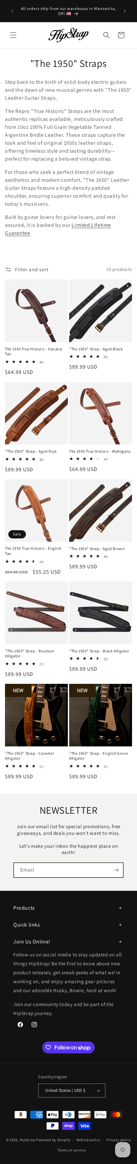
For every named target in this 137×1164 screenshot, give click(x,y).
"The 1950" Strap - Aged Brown (97, 548)
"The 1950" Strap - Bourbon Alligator (30, 653)
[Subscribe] (116, 870)
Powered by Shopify (53, 1140)
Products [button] (24, 907)
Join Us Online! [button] (32, 941)
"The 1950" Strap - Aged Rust (31, 451)
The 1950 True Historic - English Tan (33, 551)
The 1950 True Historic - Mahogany (100, 451)
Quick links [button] (26, 924)
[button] (13, 35)
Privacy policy (118, 1140)
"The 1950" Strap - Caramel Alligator (29, 756)
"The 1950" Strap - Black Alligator (99, 650)
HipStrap (28, 1140)
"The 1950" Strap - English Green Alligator (98, 756)
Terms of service (71, 1150)
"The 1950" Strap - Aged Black (96, 348)
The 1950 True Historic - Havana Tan (33, 351)
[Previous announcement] (12, 11)
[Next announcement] (124, 11)
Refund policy (88, 1140)
